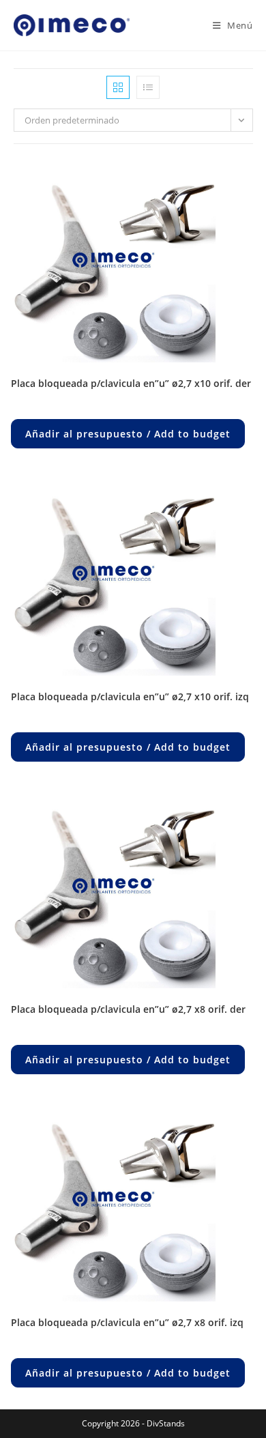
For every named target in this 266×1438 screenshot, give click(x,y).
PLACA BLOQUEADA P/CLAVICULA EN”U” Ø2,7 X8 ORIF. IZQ (127, 1322)
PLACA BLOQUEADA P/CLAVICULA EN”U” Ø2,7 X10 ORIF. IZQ (130, 696)
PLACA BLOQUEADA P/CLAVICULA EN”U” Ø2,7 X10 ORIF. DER (131, 383)
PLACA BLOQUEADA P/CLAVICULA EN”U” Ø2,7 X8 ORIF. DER (128, 1009)
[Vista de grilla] (118, 87)
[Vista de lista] (148, 87)
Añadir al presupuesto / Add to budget (128, 433)
